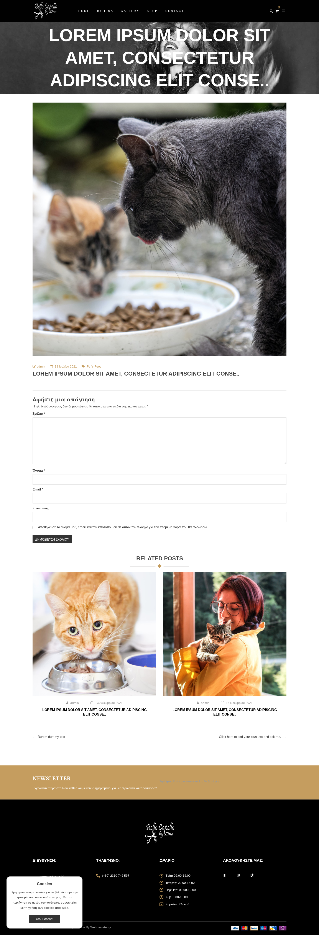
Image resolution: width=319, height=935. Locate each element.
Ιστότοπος (41, 508)
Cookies (44, 883)
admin (41, 366)
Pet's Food (94, 366)
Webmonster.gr (100, 927)
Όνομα (39, 470)
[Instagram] (238, 875)
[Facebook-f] (224, 875)
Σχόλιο (39, 413)
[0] (277, 11)
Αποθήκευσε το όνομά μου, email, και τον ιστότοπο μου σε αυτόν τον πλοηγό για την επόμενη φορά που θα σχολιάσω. (123, 527)
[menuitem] (84, 11)
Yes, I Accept (44, 919)
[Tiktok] (251, 875)
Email (38, 489)
